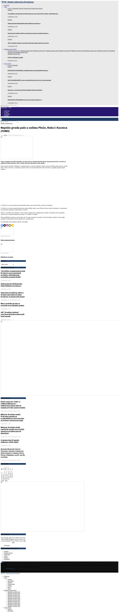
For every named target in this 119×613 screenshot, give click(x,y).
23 (7, 477)
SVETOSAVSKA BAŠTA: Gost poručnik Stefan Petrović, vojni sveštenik (29, 80)
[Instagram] (7, 225)
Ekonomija (7, 554)
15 (5, 475)
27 (1, 478)
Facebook (7, 545)
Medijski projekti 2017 (14, 595)
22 (5, 477)
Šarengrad (7, 559)
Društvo (10, 10)
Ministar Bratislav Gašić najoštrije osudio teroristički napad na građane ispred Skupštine (12, 430)
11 (10, 473)
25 (10, 477)
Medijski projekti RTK (10, 49)
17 (8, 475)
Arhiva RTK (7, 63)
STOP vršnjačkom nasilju (15, 57)
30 (7, 478)
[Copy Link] (12, 225)
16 (7, 475)
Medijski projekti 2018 (14, 596)
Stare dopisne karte (8, 240)
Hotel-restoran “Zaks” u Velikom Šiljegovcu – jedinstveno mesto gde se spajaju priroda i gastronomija (13, 405)
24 (8, 477)
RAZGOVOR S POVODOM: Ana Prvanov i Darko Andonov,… (25, 100)
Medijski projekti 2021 (14, 601)
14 (3, 475)
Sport (5, 556)
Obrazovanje (11, 584)
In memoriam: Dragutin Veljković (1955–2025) (10, 441)
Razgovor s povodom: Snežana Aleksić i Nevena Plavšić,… (25, 90)
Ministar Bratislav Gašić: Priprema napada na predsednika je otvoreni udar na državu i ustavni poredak (12, 417)
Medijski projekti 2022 (14, 603)
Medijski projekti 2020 (14, 600)
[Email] (10, 225)
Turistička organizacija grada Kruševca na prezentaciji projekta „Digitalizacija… (33, 13)
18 (10, 475)
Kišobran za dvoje (7, 257)
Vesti (5, 7)
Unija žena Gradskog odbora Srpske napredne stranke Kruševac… (28, 33)
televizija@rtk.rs (10, 568)
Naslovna (6, 5)
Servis (11, 123)
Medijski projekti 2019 (14, 598)
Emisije (10, 67)
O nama (6, 112)
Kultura (6, 557)
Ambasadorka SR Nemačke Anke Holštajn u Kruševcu (24, 23)
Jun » (6, 480)
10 (8, 473)
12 (12, 473)
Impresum (7, 111)
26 (12, 477)
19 (12, 475)
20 (1, 477)
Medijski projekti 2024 (14, 604)
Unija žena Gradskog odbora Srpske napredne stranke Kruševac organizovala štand (12, 295)
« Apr (2, 480)
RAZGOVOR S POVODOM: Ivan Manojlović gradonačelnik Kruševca (28, 70)
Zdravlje (10, 582)
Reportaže (10, 611)
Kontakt (6, 115)
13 (1, 475)
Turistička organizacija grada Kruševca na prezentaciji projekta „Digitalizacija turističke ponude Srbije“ (13, 274)
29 (5, 478)
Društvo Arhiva (5, 123)
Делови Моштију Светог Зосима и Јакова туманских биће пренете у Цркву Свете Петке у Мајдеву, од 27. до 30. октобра (13, 453)
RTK (5, 135)
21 (3, 477)
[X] (4, 225)
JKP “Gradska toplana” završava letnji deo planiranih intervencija (28, 43)
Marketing (7, 114)
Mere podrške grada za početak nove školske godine (12, 304)
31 (8, 478)
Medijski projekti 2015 (14, 54)
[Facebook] (2, 225)
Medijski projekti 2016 (14, 593)
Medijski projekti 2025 (14, 606)
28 (3, 478)
